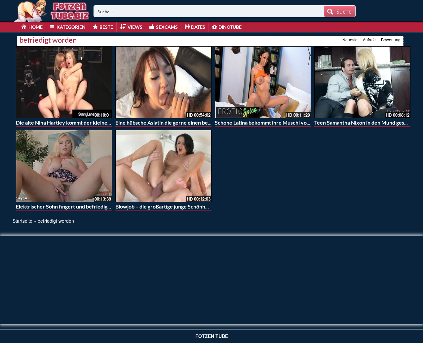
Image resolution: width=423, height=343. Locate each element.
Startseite (22, 220)
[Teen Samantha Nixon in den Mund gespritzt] (362, 82)
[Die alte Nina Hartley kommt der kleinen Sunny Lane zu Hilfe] (64, 82)
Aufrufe (369, 39)
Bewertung (391, 39)
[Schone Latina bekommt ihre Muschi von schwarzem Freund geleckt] (263, 82)
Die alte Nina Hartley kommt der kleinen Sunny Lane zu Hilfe (87, 122)
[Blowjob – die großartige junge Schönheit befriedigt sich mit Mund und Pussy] (163, 166)
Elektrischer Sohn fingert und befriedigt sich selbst (75, 206)
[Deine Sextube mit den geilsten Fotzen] (52, 10)
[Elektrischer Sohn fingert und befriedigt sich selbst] (64, 166)
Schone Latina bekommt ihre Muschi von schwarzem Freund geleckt (294, 122)
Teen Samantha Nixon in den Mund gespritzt (365, 122)
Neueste (350, 39)
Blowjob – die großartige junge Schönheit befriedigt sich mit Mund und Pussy (204, 206)
